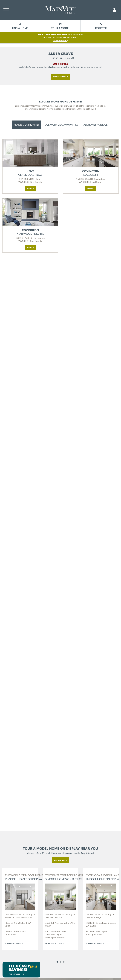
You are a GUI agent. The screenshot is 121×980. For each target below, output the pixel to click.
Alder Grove (59, 77)
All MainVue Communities (61, 124)
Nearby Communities (27, 124)
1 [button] (57, 962)
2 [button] (60, 962)
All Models (59, 860)
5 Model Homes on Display (68, 877)
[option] (20, 909)
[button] (114, 10)
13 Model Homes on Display (30, 877)
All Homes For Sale (95, 124)
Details (30, 189)
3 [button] (63, 962)
